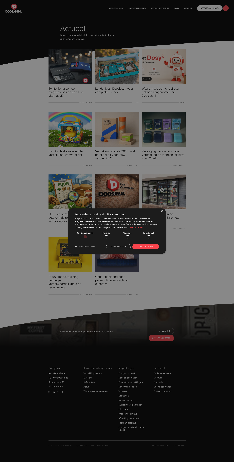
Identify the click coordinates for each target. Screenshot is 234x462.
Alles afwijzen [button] (118, 247)
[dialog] (117, 231)
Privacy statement (135, 227)
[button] (85, 246)
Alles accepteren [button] (145, 247)
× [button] (162, 211)
